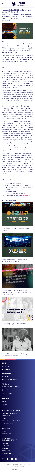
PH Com (17, 469)
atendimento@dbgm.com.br (11, 420)
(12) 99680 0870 (7, 415)
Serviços (5, 366)
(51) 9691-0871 (6, 450)
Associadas (6, 373)
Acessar (4, 455)
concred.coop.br (27, 195)
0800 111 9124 (6, 445)
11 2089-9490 (6, 429)
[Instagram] (3, 459)
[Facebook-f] (7, 459)
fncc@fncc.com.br (7, 434)
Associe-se (6, 376)
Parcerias (6, 370)
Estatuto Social (7, 393)
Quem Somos (7, 390)
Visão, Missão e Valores (10, 386)
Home (4, 363)
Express (4, 405)
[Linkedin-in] (16, 459)
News (4, 401)
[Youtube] (12, 459)
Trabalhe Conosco (9, 380)
